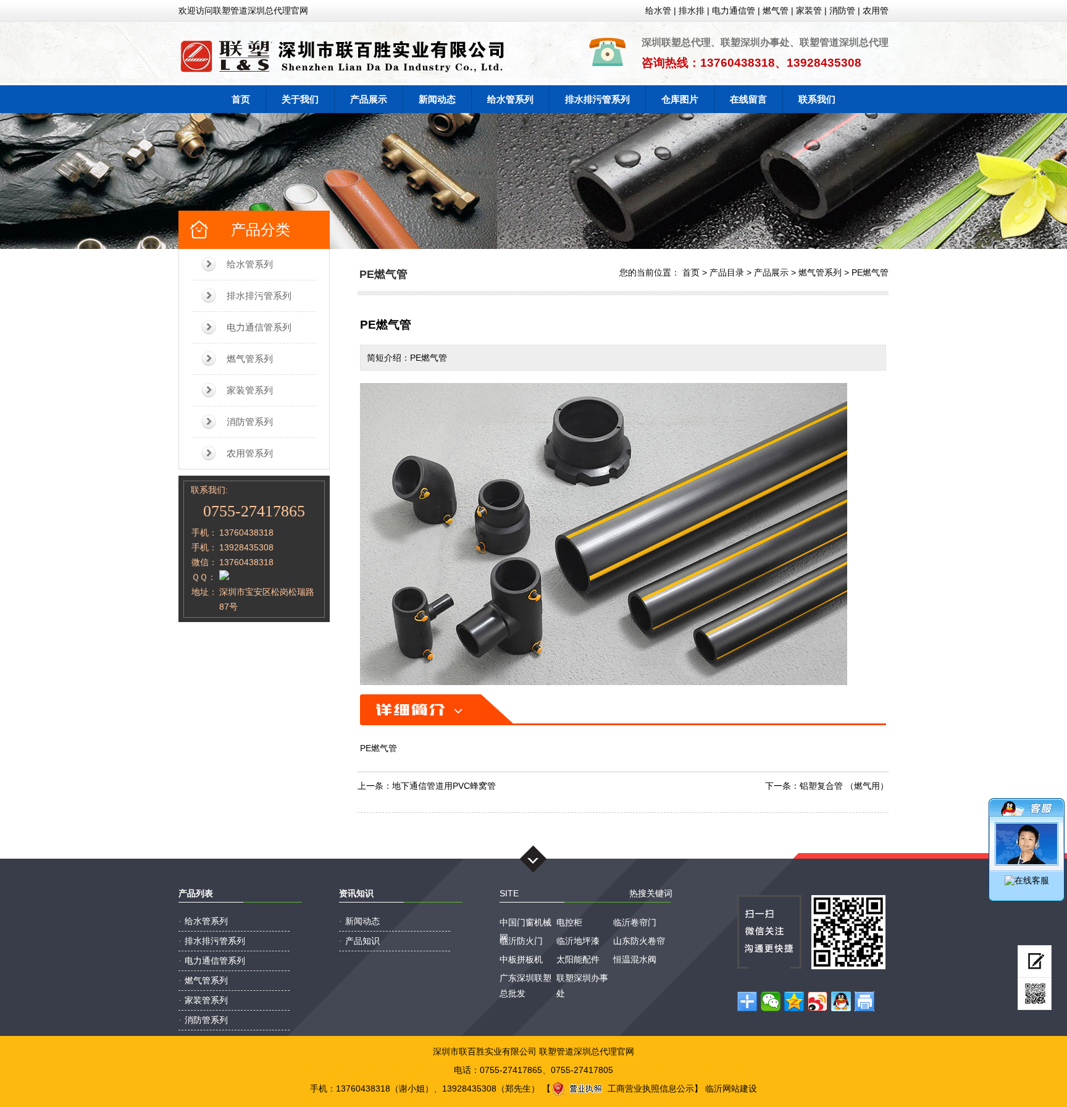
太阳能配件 (578, 959)
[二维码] (1035, 994)
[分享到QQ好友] (841, 1001)
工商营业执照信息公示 (651, 1088)
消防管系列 (250, 421)
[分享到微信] (770, 1001)
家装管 (809, 10)
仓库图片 (679, 99)
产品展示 (368, 99)
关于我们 (300, 99)
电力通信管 (733, 10)
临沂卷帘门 (634, 922)
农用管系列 (250, 453)
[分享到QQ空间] (794, 1001)
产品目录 (726, 272)
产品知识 (362, 941)
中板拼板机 (521, 959)
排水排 (692, 10)
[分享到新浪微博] (817, 1001)
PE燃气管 (870, 272)
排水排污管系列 (597, 99)
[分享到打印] (864, 1001)
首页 (241, 99)
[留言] (1035, 961)
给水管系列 (510, 99)
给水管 (658, 10)
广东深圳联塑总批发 (525, 979)
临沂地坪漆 (578, 941)
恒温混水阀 (634, 959)
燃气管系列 (250, 358)
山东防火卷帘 (639, 941)
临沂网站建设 (731, 1088)
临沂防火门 (521, 941)
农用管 (876, 10)
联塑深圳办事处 (582, 979)
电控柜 (569, 922)
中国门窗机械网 (525, 923)
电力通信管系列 (259, 327)
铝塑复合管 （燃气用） (844, 786)
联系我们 (816, 99)
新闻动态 (437, 99)
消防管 (842, 10)
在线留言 (748, 99)
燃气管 (776, 10)
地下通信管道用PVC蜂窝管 (444, 786)
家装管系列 (250, 390)
